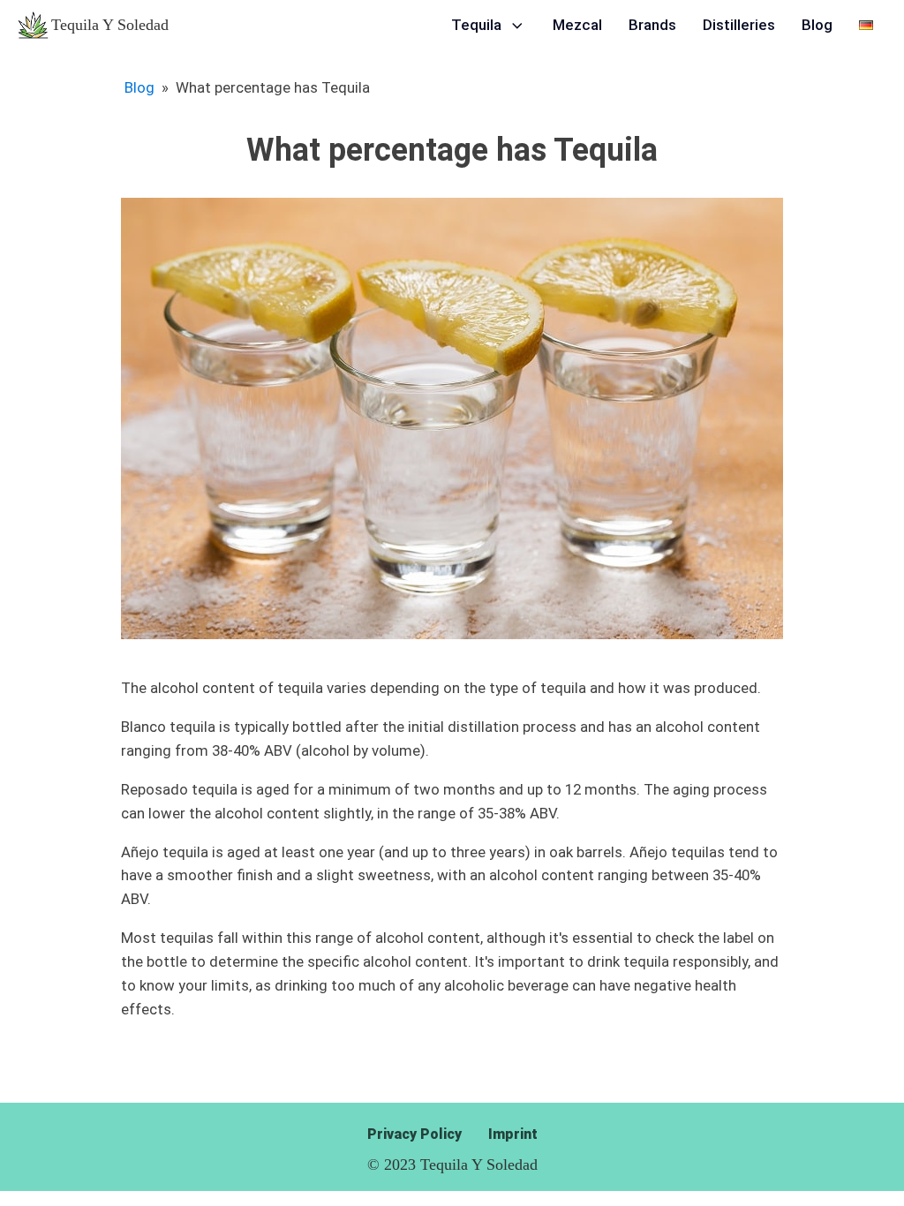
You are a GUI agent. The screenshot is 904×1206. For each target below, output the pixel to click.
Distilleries (739, 25)
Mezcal (577, 25)
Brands (652, 25)
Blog (817, 25)
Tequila (476, 25)
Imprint (513, 1134)
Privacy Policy (414, 1134)
